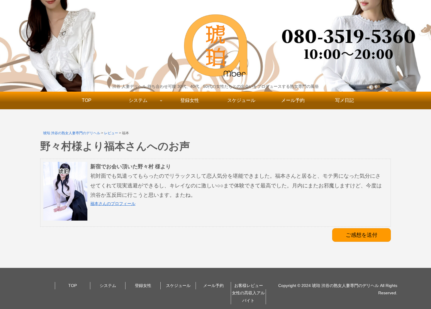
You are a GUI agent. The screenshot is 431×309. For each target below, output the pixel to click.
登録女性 (143, 285)
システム (108, 285)
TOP (72, 285)
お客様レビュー (248, 285)
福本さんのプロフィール (112, 203)
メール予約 (213, 285)
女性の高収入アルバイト (248, 296)
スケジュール (178, 285)
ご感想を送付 (361, 235)
